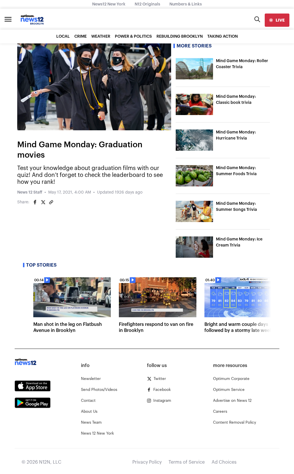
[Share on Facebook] (35, 202)
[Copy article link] (51, 202)
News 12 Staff (29, 192)
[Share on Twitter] (43, 202)
